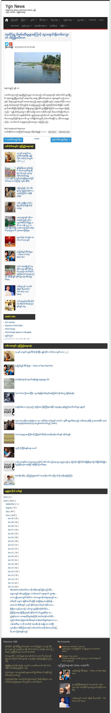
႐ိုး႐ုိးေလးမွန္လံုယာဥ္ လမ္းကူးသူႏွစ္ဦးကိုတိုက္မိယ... (30, 609)
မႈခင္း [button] (33, 20)
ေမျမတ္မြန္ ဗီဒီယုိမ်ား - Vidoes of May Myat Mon (25, 255)
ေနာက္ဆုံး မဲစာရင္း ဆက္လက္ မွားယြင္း (25, 238)
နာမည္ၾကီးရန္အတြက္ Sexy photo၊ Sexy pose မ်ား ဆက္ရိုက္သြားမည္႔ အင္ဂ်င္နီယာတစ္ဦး (89, 687)
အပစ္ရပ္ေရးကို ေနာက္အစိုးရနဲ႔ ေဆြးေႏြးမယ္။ (32, 379)
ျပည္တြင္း (14, 20)
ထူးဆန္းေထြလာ (41, 26)
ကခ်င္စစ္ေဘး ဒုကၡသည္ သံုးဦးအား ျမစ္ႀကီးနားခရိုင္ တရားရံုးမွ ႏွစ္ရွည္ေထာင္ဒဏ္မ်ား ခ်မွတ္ (50, 407)
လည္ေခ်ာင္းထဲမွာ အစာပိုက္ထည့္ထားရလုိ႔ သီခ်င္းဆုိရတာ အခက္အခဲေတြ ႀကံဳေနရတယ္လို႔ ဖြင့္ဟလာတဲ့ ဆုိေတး (28, 680)
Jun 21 (11, 552)
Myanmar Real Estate (14, 325)
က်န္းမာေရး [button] (68, 20)
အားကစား (15, 26)
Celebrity (92, 20)
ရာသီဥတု (53, 26)
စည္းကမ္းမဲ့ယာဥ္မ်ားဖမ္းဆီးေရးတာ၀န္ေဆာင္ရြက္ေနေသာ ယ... (34, 620)
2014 (5, 501)
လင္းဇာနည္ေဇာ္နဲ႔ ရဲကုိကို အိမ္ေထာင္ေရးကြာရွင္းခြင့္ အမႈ (25, 304)
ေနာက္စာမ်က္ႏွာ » (61, 139)
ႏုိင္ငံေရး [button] (43, 20)
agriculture (52, 132)
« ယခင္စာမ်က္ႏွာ (13, 139)
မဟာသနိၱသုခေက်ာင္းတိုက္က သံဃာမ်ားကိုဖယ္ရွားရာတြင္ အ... (34, 597)
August (9, 508)
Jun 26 (11, 534)
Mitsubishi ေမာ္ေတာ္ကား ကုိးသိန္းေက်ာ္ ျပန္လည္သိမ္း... (31, 590)
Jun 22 (11, 549)
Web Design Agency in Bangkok (18, 332)
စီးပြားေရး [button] (55, 20)
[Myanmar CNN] (7, 20)
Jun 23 (11, 545)
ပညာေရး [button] (80, 20)
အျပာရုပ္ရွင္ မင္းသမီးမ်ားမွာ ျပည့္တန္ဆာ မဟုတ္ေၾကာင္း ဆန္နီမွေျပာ (25, 192)
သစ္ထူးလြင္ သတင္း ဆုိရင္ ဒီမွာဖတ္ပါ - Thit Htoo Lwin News (24, 290)
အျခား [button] (62, 26)
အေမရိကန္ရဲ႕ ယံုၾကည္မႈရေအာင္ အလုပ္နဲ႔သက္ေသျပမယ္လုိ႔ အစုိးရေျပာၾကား (44, 476)
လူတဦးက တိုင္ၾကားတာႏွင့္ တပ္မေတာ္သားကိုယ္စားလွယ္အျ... (34, 628)
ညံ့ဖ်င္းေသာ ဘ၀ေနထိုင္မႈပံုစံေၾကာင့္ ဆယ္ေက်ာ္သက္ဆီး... (32, 616)
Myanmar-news (64, 132)
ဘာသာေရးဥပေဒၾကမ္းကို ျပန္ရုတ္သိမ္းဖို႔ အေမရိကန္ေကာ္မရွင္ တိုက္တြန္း (43, 434)
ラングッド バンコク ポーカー (18, 339)
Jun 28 (11, 526)
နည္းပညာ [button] (26, 26)
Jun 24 (11, 541)
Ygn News (15, 7)
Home (36, 139)
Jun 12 (11, 587)
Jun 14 (11, 579)
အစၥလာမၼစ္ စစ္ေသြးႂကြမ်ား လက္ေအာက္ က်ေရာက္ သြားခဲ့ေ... (33, 594)
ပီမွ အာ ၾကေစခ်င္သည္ (19, 631)
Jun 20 (11, 556)
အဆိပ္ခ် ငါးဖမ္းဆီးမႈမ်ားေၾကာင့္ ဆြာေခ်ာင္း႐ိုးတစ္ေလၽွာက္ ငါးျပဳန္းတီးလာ (37, 36)
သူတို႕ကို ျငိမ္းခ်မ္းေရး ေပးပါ (25, 448)
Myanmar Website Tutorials (73, 646)
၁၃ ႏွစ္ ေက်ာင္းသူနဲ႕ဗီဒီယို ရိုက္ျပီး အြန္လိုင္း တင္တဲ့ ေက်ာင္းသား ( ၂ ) (25, 157)
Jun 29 (11, 522)
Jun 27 (11, 530)
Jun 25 (11, 537)
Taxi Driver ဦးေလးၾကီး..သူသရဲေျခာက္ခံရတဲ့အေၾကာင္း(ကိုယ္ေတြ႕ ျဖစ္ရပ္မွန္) (44, 393)
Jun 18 (11, 564)
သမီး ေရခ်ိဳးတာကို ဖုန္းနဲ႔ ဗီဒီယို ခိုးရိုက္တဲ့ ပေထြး (24, 206)
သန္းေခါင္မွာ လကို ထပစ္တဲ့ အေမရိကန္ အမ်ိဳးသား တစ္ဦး (32, 624)
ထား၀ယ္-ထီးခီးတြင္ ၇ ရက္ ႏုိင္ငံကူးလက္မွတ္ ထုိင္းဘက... (32, 605)
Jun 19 (11, 560)
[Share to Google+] (10, 44)
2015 (5, 497)
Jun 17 (11, 568)
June (8, 515)
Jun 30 (11, 518)
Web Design (10, 329)
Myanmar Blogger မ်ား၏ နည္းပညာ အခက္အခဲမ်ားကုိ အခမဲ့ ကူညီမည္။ (81, 659)
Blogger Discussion (70, 656)
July (7, 511)
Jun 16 (11, 571)
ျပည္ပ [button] (23, 20)
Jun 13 (11, 583)
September (10, 504)
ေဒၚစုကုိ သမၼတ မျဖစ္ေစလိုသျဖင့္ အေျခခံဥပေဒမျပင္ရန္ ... (32, 601)
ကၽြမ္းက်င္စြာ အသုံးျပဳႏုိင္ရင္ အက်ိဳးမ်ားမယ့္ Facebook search (81, 650)
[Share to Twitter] (6, 44)
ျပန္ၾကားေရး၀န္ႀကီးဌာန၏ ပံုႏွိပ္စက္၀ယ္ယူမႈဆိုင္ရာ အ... (31, 612)
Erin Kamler (10, 322)
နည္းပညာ (9, 335)
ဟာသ (101, 20)
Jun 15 (11, 575)
